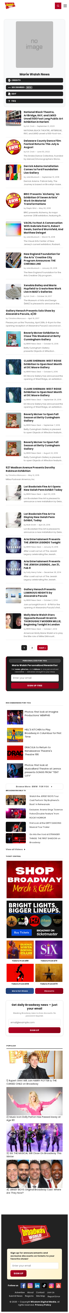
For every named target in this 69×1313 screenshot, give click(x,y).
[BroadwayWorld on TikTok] (44, 1285)
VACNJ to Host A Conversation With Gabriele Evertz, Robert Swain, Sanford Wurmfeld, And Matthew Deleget (43, 227)
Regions (29, 1296)
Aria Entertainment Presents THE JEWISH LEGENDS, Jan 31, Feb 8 (42, 565)
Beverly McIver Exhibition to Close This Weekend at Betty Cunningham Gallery (42, 336)
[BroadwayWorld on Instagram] (30, 1285)
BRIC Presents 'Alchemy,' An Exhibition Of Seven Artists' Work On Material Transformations (41, 199)
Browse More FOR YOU (32, 786)
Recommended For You (18, 703)
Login (49, 5)
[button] (58, 6)
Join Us (50, 1292)
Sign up (34, 1030)
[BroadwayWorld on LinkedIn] (37, 1285)
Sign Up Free (34, 685)
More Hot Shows (20, 991)
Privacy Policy (43, 1304)
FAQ (14, 100)
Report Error (54, 1296)
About (30, 1292)
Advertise (20, 1292)
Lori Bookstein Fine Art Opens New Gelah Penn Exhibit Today (43, 488)
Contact (40, 1292)
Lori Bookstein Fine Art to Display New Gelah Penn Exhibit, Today (39, 517)
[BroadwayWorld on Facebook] (23, 1285)
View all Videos (14, 849)
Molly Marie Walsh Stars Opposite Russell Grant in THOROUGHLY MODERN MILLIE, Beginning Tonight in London (42, 619)
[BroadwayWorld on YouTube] (58, 1285)
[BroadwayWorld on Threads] (51, 1285)
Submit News (15, 1296)
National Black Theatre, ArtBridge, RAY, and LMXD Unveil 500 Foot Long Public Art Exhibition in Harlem (43, 117)
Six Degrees (21, 87)
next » (42, 647)
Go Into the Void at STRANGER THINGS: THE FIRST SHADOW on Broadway (45, 838)
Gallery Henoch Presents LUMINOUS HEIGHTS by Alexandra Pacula (40, 593)
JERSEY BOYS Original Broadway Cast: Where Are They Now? (33, 1191)
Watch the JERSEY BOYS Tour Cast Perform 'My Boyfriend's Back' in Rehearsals (44, 800)
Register (41, 5)
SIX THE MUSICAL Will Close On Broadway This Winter (33, 1155)
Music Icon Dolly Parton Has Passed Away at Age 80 (33, 1118)
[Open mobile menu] (65, 6)
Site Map (40, 1296)
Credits (16, 80)
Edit (14, 93)
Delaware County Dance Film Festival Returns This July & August (42, 144)
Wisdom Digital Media (43, 1301)
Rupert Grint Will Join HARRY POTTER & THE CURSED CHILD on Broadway (31, 1082)
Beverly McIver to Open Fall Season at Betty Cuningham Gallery (42, 418)
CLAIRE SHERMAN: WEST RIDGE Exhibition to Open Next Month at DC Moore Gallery (43, 364)
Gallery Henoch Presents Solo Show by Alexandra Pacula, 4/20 (30, 312)
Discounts (49, 991)
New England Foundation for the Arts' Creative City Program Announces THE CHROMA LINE (42, 259)
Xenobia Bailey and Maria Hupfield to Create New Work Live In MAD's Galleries (42, 289)
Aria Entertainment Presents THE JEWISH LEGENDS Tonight (42, 541)
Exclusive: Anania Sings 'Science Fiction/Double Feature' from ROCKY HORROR (46, 813)
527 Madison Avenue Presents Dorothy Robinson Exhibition (30, 469)
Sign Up (18, 1273)
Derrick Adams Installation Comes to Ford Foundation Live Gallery (41, 169)
